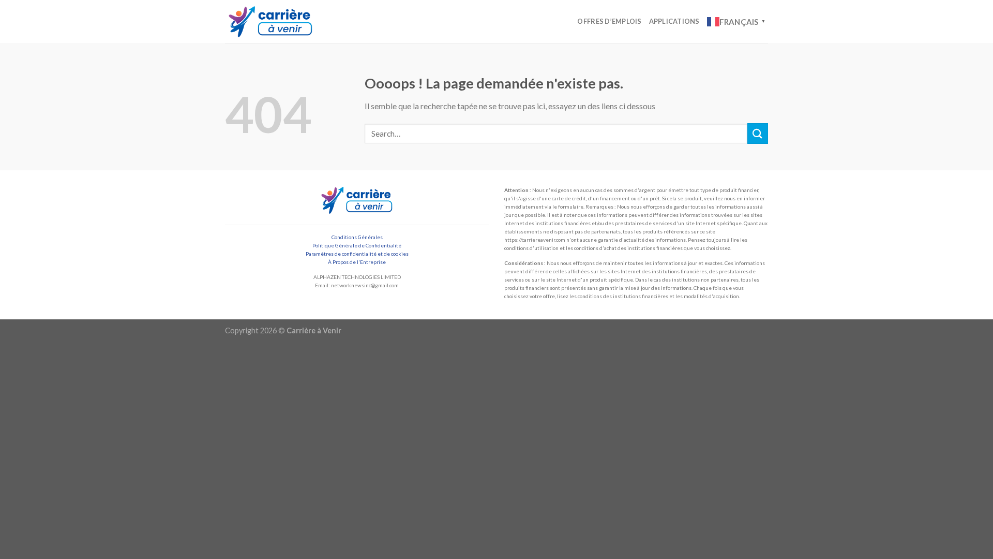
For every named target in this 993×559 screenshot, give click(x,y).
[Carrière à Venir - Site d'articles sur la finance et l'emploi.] (270, 21)
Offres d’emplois (609, 21)
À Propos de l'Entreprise (357, 262)
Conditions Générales (357, 237)
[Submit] (757, 133)
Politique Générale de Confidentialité (356, 245)
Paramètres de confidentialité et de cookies (357, 254)
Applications (674, 21)
